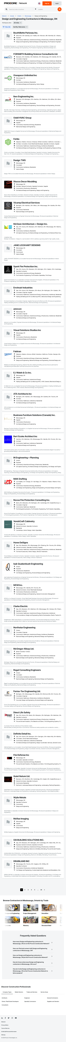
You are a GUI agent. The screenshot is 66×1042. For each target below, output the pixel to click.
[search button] (60, 9)
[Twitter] (8, 1018)
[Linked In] (2, 1018)
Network (23, 3)
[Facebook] (5, 1018)
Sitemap (3, 1034)
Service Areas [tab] (44, 992)
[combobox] (47, 9)
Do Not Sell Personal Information (8, 1031)
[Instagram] (12, 1018)
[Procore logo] (10, 3)
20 (41, 889)
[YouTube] (16, 1018)
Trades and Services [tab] (31, 992)
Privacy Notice (4, 1025)
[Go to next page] (44, 889)
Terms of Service (5, 1028)
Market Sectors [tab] (19, 992)
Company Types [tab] (7, 992)
